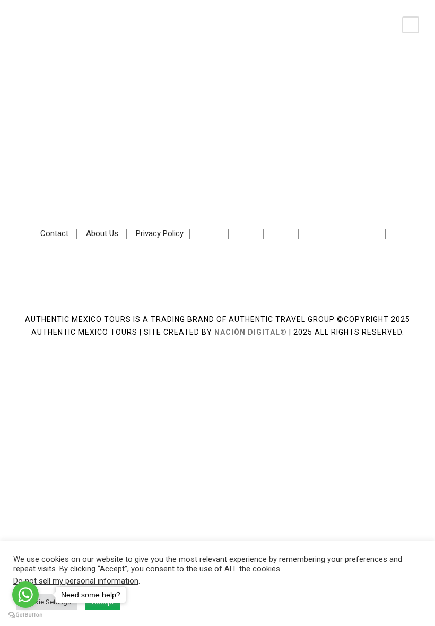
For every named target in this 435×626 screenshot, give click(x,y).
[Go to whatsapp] (25, 594)
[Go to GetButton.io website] (25, 615)
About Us (102, 234)
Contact (54, 234)
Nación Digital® (250, 332)
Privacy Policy (160, 234)
